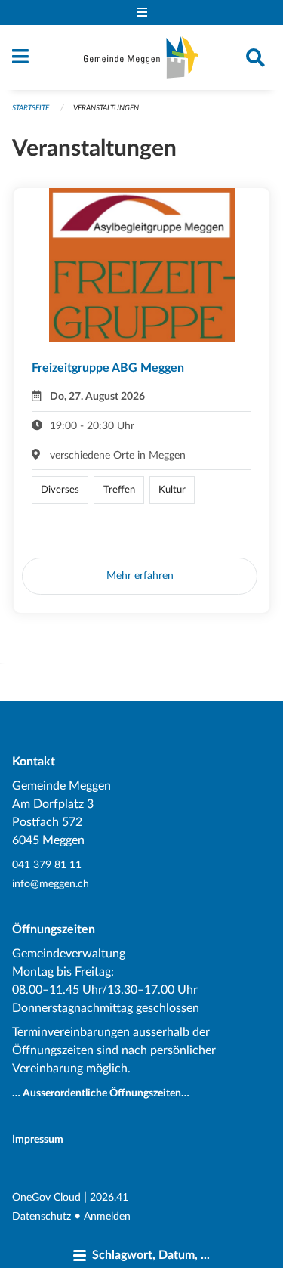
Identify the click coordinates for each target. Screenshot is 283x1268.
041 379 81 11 (47, 865)
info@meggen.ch (50, 883)
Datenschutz (41, 1216)
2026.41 (109, 1197)
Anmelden (107, 1216)
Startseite (30, 108)
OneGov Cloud (46, 1197)
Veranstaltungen (106, 108)
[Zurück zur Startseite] (141, 57)
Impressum (37, 1139)
